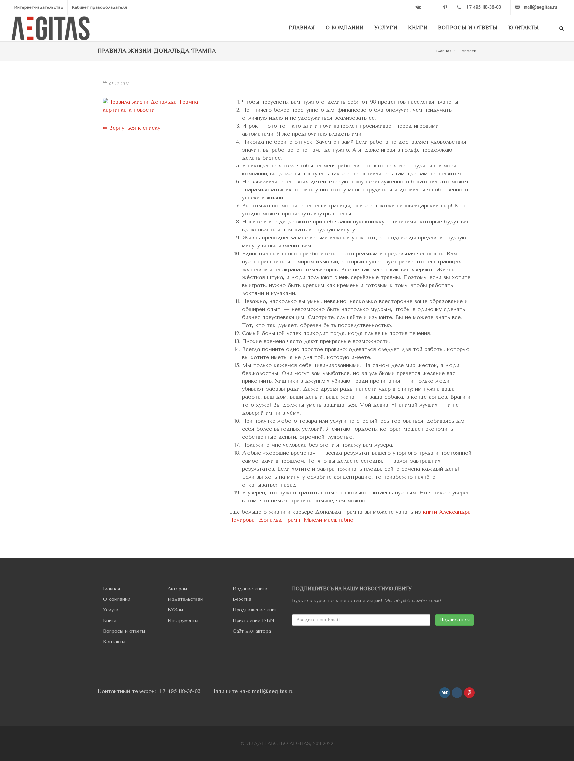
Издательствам (185, 599)
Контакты (114, 642)
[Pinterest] (445, 7)
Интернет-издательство (38, 7)
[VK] (418, 7)
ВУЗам (175, 610)
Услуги (110, 610)
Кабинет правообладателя (99, 7)
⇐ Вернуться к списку (131, 128)
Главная (444, 51)
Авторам (177, 589)
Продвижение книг (255, 610)
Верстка (242, 599)
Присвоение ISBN (253, 620)
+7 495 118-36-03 (179, 691)
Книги (109, 620)
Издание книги (250, 589)
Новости (467, 51)
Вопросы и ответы (124, 631)
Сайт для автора (252, 631)
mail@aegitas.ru (273, 691)
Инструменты (183, 620)
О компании (116, 599)
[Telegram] (431, 7)
